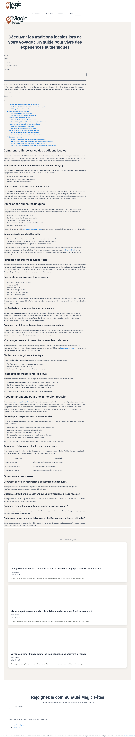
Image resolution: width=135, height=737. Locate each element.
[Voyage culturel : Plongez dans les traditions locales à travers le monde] (67, 639)
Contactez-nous (17, 706)
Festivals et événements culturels (19, 117)
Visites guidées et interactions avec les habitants (24, 124)
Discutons (10, 16)
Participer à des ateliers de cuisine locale (25, 115)
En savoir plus (128, 736)
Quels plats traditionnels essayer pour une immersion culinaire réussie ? (34, 141)
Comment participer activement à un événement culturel (29, 121)
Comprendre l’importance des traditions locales (24, 104)
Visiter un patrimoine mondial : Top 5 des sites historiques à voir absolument (51, 611)
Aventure (60, 14)
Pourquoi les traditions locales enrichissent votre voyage (29, 106)
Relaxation (49, 14)
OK (134, 736)
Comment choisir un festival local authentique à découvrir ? (30, 139)
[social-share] (86, 74)
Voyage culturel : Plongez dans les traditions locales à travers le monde (48, 654)
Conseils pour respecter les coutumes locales (26, 132)
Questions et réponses (16, 137)
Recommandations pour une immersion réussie (24, 130)
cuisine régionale (69, 250)
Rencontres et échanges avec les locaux (25, 128)
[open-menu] (78, 14)
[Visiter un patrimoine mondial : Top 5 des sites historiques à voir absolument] (67, 596)
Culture (70, 14)
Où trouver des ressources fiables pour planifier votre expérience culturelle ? (35, 145)
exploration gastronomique (32, 229)
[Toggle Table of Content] (5, 101)
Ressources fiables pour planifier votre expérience (28, 134)
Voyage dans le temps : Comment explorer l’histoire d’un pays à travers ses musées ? (56, 568)
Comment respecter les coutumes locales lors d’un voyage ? (30, 143)
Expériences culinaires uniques (19, 111)
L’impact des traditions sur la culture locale (25, 109)
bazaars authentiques (67, 348)
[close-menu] (7, 27)
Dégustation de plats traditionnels (22, 113)
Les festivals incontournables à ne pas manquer (26, 119)
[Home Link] (17, 24)
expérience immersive (21, 402)
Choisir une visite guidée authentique (24, 126)
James (16, 572)
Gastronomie (36, 14)
